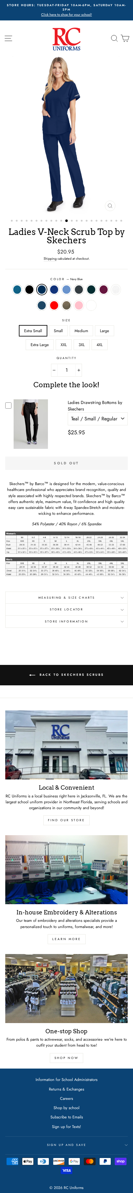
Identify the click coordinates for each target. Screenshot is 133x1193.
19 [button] (102, 221)
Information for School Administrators (66, 1079)
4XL (100, 345)
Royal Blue (54, 289)
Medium (81, 331)
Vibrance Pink (79, 305)
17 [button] (92, 221)
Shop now (66, 1058)
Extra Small (33, 331)
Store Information (66, 621)
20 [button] (107, 221)
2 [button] (17, 221)
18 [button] (97, 221)
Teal (17, 289)
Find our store (66, 820)
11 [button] (61, 221)
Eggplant (91, 305)
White (116, 289)
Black (29, 289)
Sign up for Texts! (66, 1127)
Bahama (42, 305)
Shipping (50, 258)
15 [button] (82, 221)
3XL (82, 345)
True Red (54, 305)
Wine (104, 289)
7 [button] (42, 221)
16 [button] (87, 221)
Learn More (66, 939)
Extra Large (40, 345)
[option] (66, 10)
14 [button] (77, 221)
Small (58, 331)
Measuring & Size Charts (66, 598)
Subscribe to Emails (66, 1117)
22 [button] (116, 221)
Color (66, 279)
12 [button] (66, 221)
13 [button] (72, 221)
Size (66, 320)
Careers (66, 1098)
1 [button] (12, 221)
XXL (64, 345)
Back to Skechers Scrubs (71, 674)
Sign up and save (66, 1145)
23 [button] (121, 221)
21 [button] (112, 221)
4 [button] (27, 221)
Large (104, 331)
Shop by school (66, 1108)
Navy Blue (42, 289)
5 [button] (32, 221)
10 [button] (56, 221)
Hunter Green (91, 289)
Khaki (66, 305)
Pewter (79, 289)
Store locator (66, 609)
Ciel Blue (66, 289)
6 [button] (37, 221)
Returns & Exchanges (66, 1089)
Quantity (67, 358)
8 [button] (47, 221)
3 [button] (22, 221)
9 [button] (52, 221)
